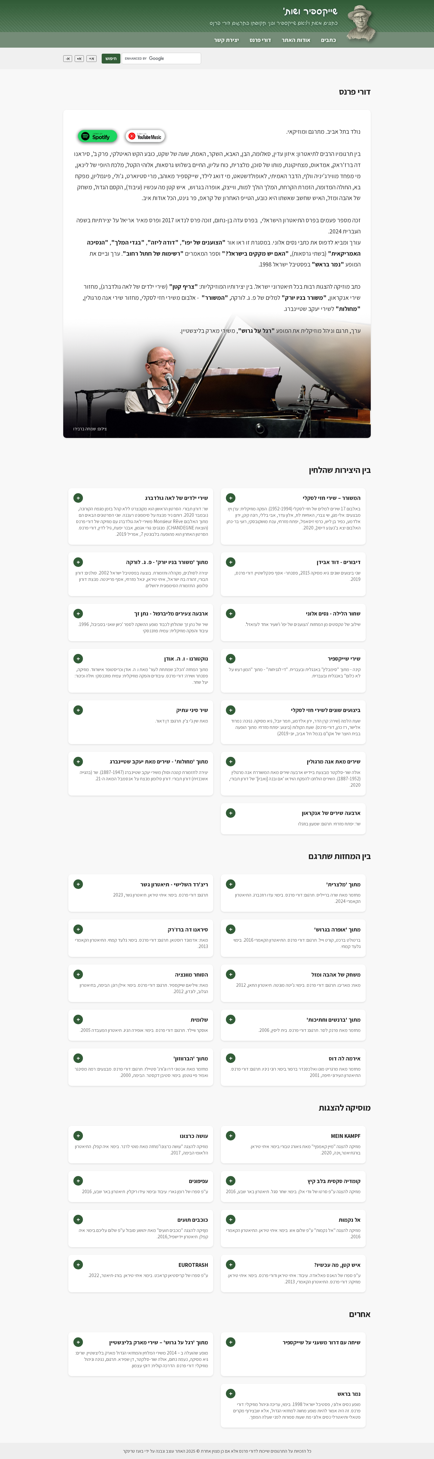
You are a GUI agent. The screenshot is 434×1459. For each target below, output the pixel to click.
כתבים (328, 40)
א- (68, 58)
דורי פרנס (260, 40)
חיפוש (111, 58)
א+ (91, 58)
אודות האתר (296, 40)
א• (79, 58)
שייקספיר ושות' (310, 11)
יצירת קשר (226, 40)
